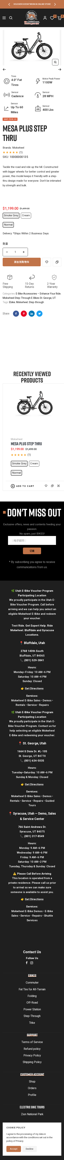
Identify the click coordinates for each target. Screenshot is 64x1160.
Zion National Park (32, 1114)
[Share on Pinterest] (32, 314)
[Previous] (4, 69)
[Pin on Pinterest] (24, 314)
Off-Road (32, 1003)
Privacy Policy (32, 1055)
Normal (8, 225)
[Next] (59, 69)
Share (6, 313)
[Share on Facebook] (16, 314)
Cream (26, 215)
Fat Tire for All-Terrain (32, 989)
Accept (13, 1149)
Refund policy (32, 1049)
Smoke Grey (11, 215)
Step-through (36, 302)
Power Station (32, 1009)
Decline (29, 1149)
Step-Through (32, 1016)
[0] (52, 18)
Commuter (32, 983)
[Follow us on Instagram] (31, 963)
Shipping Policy (32, 1062)
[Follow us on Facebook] (27, 963)
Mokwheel (22, 302)
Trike (32, 1023)
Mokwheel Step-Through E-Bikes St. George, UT (29, 298)
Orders (32, 1088)
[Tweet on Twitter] (39, 314)
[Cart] (60, 18)
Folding (32, 996)
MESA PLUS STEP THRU (26, 443)
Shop (32, 1081)
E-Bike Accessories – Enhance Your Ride (38, 294)
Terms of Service (32, 1042)
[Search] (10, 17)
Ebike (12, 302)
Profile (32, 1095)
